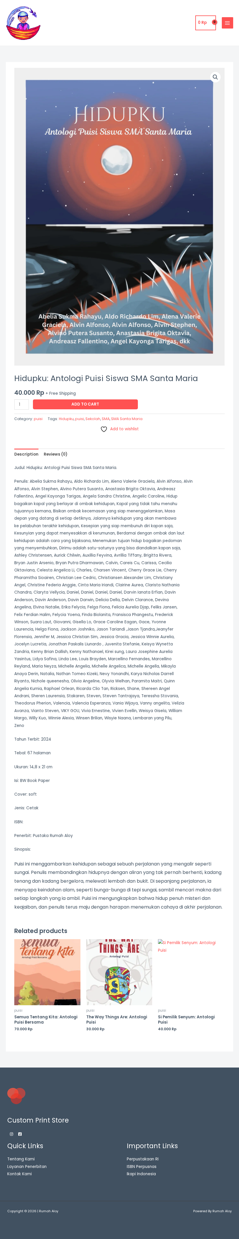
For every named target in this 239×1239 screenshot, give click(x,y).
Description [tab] (26, 454)
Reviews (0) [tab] (55, 454)
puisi (38, 418)
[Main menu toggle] (227, 23)
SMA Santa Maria (127, 418)
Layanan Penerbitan (27, 1166)
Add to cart (85, 404)
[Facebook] (20, 1134)
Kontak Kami (19, 1174)
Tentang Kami (21, 1159)
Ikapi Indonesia (141, 1174)
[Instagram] (11, 1134)
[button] (215, 77)
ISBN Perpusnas (142, 1166)
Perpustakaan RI (143, 1159)
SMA (106, 418)
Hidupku (66, 418)
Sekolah (92, 418)
